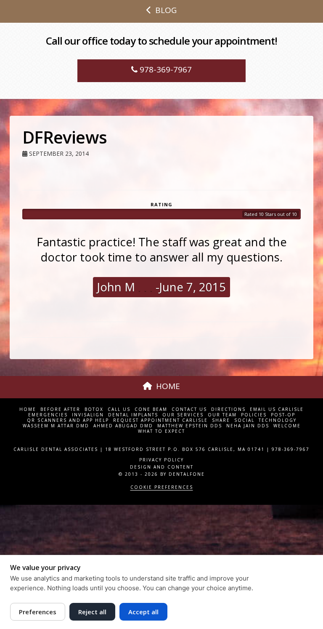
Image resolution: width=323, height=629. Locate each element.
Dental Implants (133, 415)
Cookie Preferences (161, 487)
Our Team (222, 415)
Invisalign (88, 415)
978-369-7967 (165, 69)
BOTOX (94, 409)
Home (27, 409)
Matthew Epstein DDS (189, 426)
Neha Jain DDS (247, 426)
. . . (144, 287)
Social (244, 420)
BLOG (166, 10)
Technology (278, 420)
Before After (60, 409)
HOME (168, 386)
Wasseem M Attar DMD (56, 426)
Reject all (92, 612)
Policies (254, 415)
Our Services (183, 415)
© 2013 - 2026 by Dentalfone (162, 474)
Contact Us (189, 409)
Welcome (287, 426)
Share (221, 420)
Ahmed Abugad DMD (123, 426)
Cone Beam (151, 409)
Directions (228, 409)
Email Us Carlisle (277, 409)
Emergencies (48, 415)
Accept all (143, 612)
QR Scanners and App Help (68, 420)
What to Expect (161, 431)
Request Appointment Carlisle (160, 420)
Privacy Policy (161, 460)
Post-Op (283, 415)
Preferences (37, 612)
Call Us (119, 409)
